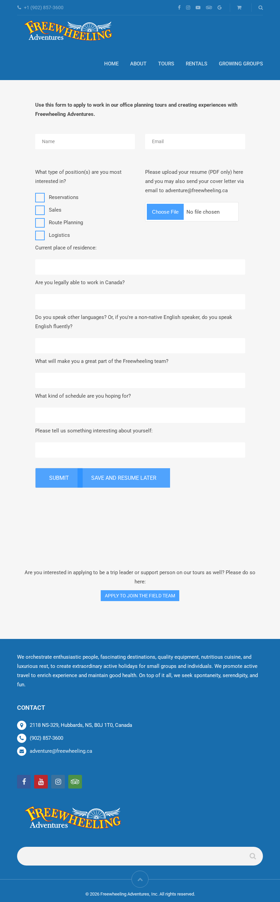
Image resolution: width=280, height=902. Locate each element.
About (138, 64)
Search (252, 858)
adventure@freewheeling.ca (61, 751)
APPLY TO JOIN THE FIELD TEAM (140, 595)
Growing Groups (241, 64)
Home (111, 64)
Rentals (196, 64)
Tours (166, 64)
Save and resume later (123, 478)
